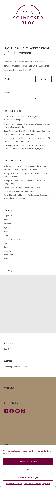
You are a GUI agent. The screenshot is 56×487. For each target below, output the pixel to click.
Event (6, 235)
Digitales (7, 227)
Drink (6, 231)
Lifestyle (7, 251)
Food (6, 243)
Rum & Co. (8, 349)
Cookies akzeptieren (28, 461)
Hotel (6, 247)
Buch (6, 219)
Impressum (46, 484)
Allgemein (8, 215)
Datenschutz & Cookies (14, 484)
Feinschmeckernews (12, 239)
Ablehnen (28, 469)
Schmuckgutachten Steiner (15, 366)
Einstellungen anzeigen (28, 477)
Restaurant (8, 254)
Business (7, 223)
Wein (6, 258)
